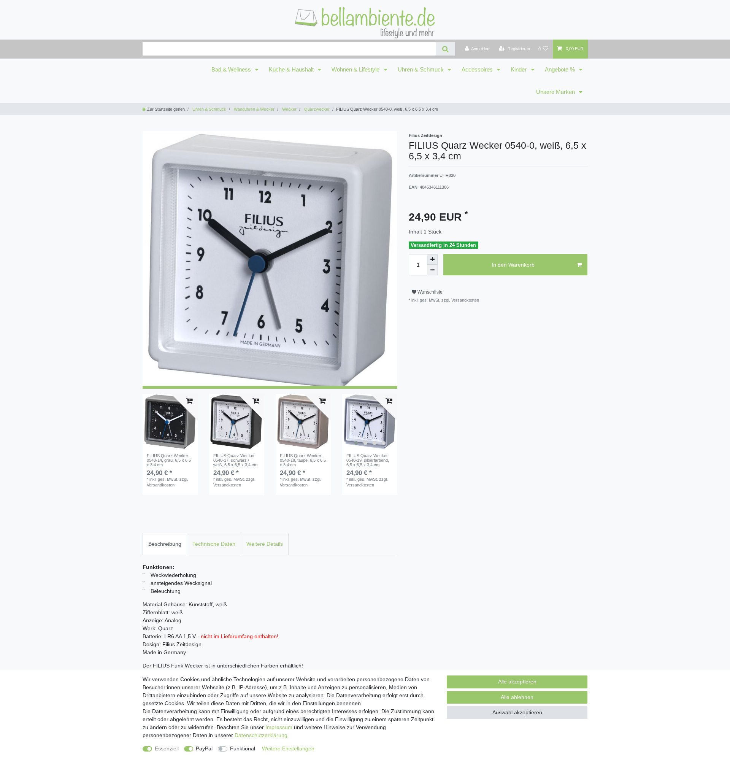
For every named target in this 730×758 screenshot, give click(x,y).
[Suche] (445, 49)
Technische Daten (213, 544)
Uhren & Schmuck (421, 70)
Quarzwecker (316, 109)
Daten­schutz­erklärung (261, 735)
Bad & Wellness (231, 70)
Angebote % (560, 70)
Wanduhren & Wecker (254, 109)
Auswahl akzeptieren (517, 712)
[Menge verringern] (432, 270)
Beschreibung (164, 544)
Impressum (278, 727)
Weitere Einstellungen (288, 748)
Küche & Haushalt (292, 70)
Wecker (289, 109)
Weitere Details (264, 544)
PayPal (204, 748)
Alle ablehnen (517, 697)
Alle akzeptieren (517, 682)
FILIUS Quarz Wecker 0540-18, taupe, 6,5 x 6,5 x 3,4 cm (303, 460)
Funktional (242, 748)
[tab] (165, 544)
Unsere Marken (556, 92)
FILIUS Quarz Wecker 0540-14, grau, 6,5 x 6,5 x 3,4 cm (169, 460)
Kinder (519, 70)
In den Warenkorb (513, 265)
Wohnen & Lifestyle (356, 70)
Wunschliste (429, 292)
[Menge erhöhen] (432, 259)
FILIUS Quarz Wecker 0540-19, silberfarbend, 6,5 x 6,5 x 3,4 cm (367, 460)
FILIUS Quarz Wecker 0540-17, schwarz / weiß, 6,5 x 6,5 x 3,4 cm (235, 460)
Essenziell (167, 748)
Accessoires (478, 70)
